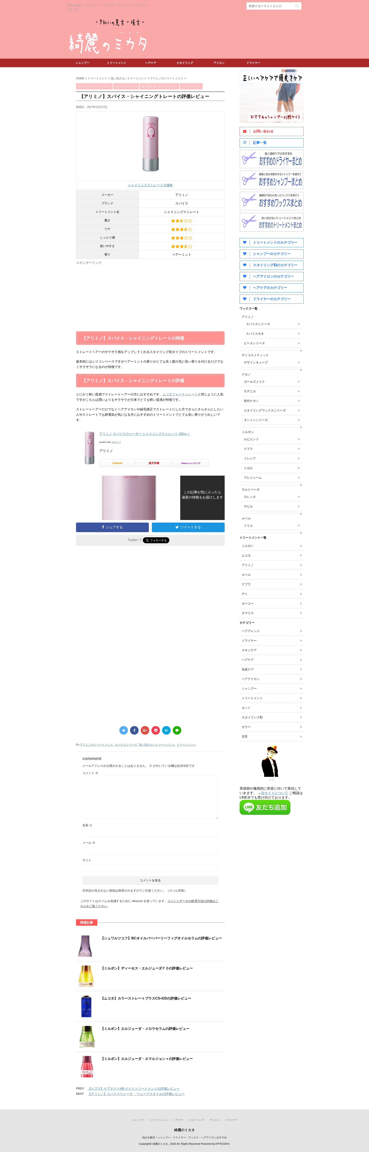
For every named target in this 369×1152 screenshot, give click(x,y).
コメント (90, 773)
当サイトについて (274, 793)
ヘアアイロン (251, 679)
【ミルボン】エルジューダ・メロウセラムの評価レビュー (145, 1028)
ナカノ (246, 374)
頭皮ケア (248, 669)
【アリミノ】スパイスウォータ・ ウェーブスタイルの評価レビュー (136, 1094)
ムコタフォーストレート (180, 394)
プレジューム (253, 477)
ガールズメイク (254, 381)
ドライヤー (253, 62)
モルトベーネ (251, 489)
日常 (245, 736)
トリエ (248, 525)
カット (246, 707)
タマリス (248, 613)
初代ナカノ (251, 400)
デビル (248, 506)
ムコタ (246, 555)
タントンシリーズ (256, 420)
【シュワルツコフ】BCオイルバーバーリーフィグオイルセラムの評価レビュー (161, 938)
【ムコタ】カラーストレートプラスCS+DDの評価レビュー (146, 998)
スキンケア (249, 650)
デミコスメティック (255, 355)
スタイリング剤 (252, 717)
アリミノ (248, 316)
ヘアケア (150, 62)
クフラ (248, 448)
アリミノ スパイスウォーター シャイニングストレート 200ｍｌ (144, 434)
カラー (246, 727)
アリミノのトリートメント (96, 744)
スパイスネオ (255, 333)
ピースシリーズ (254, 343)
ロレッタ (250, 496)
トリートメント (116, 62)
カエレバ (116, 442)
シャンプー (82, 62)
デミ (245, 594)
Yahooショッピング (190, 463)
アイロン (219, 62)
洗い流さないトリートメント (157, 744)
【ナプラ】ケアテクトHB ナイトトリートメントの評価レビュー (134, 1088)
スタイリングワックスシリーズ (265, 410)
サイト (86, 860)
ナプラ (246, 584)
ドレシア (250, 458)
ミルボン (248, 432)
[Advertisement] (112, 296)
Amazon (117, 463)
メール (88, 842)
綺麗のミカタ (184, 1130)
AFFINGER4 (222, 1143)
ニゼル (248, 468)
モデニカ (250, 391)
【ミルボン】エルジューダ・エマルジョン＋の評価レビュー (147, 1058)
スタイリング (185, 62)
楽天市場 (154, 463)
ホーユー (248, 603)
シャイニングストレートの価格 (150, 185)
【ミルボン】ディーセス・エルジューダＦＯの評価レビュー (147, 968)
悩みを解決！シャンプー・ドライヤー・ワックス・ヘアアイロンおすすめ (184, 1137)
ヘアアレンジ (251, 631)
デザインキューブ (256, 362)
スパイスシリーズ (126, 744)
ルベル (246, 518)
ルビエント (251, 439)
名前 (87, 825)
